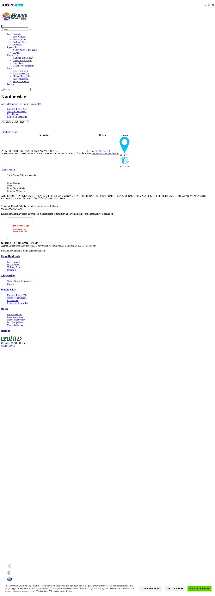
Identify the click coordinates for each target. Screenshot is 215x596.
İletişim (10, 84)
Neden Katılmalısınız (22, 60)
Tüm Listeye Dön (9, 132)
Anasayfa (5, 104)
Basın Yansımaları (21, 73)
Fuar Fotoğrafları (21, 79)
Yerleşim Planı (19, 42)
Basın (9, 68)
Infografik (17, 44)
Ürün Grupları (8, 169)
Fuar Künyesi (19, 36)
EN (212, 5)
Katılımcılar (12, 55)
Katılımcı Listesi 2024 (23, 58)
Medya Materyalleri (22, 76)
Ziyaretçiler (12, 47)
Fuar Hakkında (14, 34)
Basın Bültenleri (20, 71)
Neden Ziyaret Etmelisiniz (25, 50)
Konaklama (18, 63)
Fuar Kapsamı (19, 39)
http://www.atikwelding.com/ (105, 153)
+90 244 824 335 (102, 151)
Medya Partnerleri (21, 81)
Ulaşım (16, 52)
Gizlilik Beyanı (8, 346)
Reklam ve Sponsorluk (23, 65)
